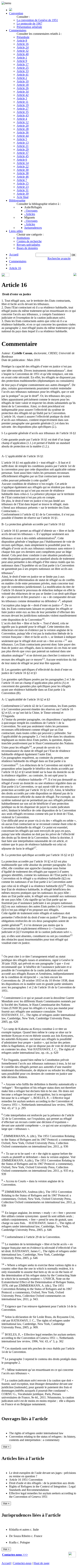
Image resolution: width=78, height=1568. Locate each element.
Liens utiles (16, 231)
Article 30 (23, 169)
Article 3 (22, 98)
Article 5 (22, 139)
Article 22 (23, 166)
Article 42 (23, 95)
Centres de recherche (29, 241)
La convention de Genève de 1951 (37, 20)
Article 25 (23, 67)
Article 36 (23, 132)
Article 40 (23, 54)
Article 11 (22, 101)
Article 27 (23, 108)
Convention (16, 13)
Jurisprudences (33, 227)
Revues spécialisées (28, 244)
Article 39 (23, 193)
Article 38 (23, 173)
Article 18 (23, 84)
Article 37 (23, 152)
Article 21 (23, 146)
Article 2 (22, 78)
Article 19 (23, 105)
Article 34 (23, 91)
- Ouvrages (30, 210)
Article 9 (22, 61)
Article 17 (23, 64)
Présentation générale (29, 27)
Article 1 (22, 57)
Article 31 (23, 190)
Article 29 (23, 149)
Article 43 (23, 115)
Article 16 (23, 44)
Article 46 (23, 176)
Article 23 (23, 186)
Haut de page (41, 1563)
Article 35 (23, 112)
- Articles (29, 214)
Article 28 (23, 129)
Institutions (23, 237)
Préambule (23, 37)
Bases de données (27, 248)
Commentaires (17, 30)
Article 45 (23, 156)
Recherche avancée (59, 258)
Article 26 (23, 88)
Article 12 (23, 122)
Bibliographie (17, 200)
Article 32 (23, 50)
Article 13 (23, 142)
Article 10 (23, 81)
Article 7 (22, 180)
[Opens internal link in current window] (72, 1556)
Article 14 (23, 163)
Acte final (22, 197)
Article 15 (23, 183)
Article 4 (22, 118)
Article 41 (23, 74)
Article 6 (22, 159)
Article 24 (23, 47)
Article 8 (22, 40)
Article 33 (23, 71)
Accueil (13, 254)
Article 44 (23, 135)
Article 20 (23, 125)
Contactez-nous (22, 1563)
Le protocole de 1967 (29, 23)
